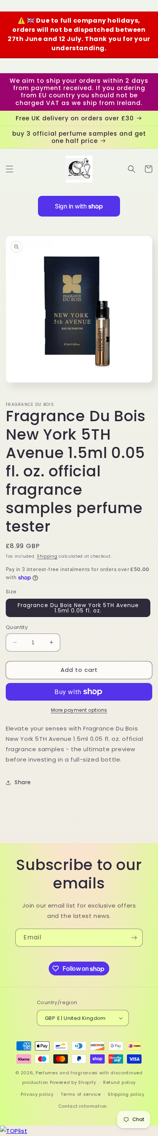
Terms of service (80, 1094)
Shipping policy (126, 1094)
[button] (9, 169)
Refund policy (119, 1082)
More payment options (79, 710)
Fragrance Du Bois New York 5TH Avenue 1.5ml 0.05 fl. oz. (78, 607)
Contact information (82, 1106)
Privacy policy (37, 1094)
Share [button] (23, 782)
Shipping (47, 556)
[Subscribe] (133, 938)
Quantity (17, 627)
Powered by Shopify (73, 1082)
